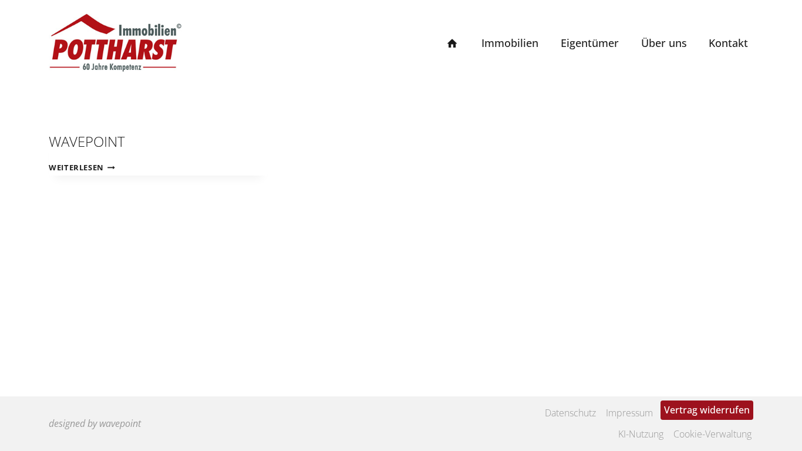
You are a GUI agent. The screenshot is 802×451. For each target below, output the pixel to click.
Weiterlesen (82, 167)
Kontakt (728, 43)
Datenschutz (570, 412)
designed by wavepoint (95, 423)
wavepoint (87, 141)
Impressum (629, 412)
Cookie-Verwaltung (712, 434)
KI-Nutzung (640, 434)
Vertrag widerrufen (707, 409)
